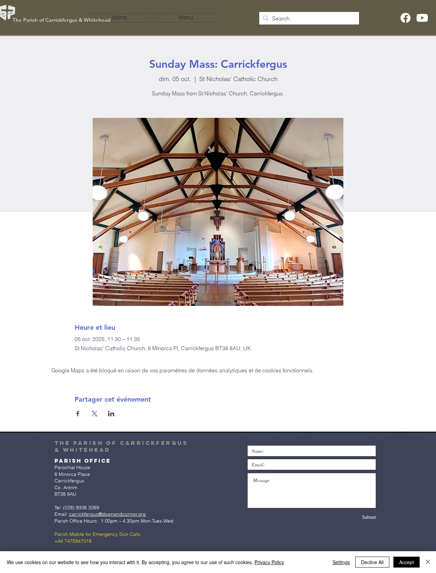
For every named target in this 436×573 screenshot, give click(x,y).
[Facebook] (405, 18)
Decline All (372, 562)
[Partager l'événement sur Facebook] (78, 413)
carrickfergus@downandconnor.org (107, 514)
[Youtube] (422, 18)
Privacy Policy (269, 562)
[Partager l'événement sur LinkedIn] (111, 413)
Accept (406, 562)
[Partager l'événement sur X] (94, 413)
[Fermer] (428, 562)
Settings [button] (341, 562)
